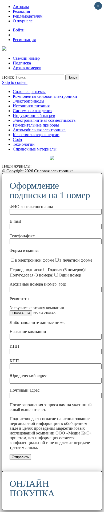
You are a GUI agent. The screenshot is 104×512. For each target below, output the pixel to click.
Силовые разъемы (29, 91)
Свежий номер (26, 58)
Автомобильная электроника (39, 130)
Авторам (21, 6)
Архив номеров (27, 68)
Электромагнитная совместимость (44, 120)
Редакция (21, 11)
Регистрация (24, 39)
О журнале (23, 21)
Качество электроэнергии (36, 134)
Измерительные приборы (36, 125)
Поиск (8, 77)
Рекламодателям (27, 16)
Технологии (24, 144)
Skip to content (14, 82)
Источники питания (31, 106)
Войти (19, 30)
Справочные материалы (35, 149)
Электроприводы (28, 101)
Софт (17, 139)
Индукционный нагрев (34, 115)
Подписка (22, 63)
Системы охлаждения (32, 110)
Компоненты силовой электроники (45, 96)
